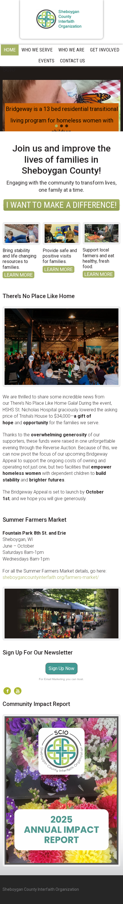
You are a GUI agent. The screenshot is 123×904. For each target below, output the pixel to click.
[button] (56, 125)
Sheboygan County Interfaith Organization (61, 19)
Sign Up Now (61, 668)
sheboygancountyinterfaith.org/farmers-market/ (51, 577)
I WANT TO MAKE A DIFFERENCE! (61, 205)
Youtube (17, 690)
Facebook (7, 690)
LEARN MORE (18, 275)
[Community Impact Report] (62, 790)
